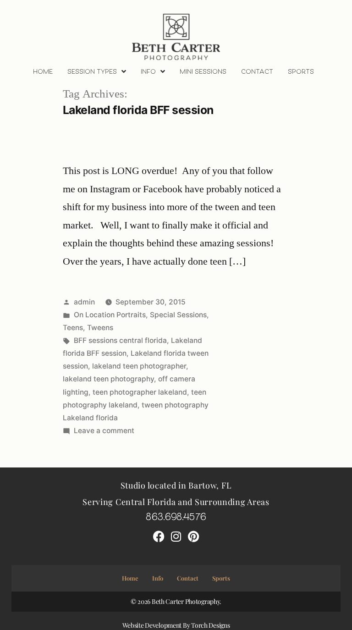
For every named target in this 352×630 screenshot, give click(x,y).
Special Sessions (178, 314)
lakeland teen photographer (139, 366)
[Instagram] (176, 536)
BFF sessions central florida (120, 340)
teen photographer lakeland (140, 392)
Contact (257, 71)
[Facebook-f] (158, 536)
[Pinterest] (193, 536)
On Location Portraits (110, 314)
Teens (73, 327)
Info (148, 71)
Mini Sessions (203, 71)
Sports (301, 71)
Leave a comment (104, 430)
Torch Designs (210, 625)
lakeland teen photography (108, 379)
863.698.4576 (176, 515)
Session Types (92, 71)
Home (43, 71)
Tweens (100, 327)
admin (84, 302)
